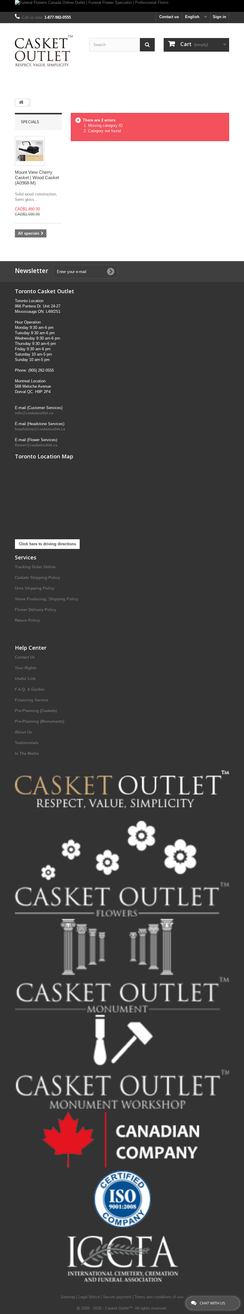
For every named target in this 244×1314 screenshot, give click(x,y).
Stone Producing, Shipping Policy (46, 599)
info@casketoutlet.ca (34, 413)
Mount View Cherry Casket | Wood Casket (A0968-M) (37, 177)
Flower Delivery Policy (35, 610)
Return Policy (27, 620)
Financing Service (31, 700)
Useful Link (25, 678)
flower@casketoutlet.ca (36, 445)
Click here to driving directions (47, 544)
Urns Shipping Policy (34, 588)
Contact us (169, 17)
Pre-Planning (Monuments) (39, 721)
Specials (30, 121)
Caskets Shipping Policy (37, 577)
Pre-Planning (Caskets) (36, 711)
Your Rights (26, 668)
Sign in (219, 17)
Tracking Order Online (35, 567)
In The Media (27, 753)
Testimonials (26, 743)
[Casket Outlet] (47, 51)
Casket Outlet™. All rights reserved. (136, 1308)
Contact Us (25, 657)
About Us (23, 732)
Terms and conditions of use (158, 1297)
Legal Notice (89, 1297)
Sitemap (68, 1297)
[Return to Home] (21, 102)
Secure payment (117, 1297)
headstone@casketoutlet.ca (40, 429)
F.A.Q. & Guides (29, 689)
